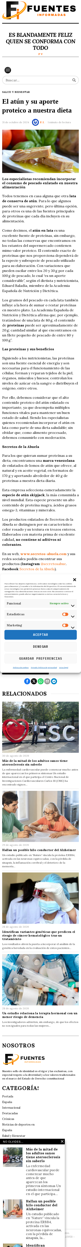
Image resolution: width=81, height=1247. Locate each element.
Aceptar (40, 635)
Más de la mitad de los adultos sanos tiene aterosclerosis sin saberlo (35, 762)
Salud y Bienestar (16, 92)
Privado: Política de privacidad (44, 667)
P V (40, 54)
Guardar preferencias (40, 658)
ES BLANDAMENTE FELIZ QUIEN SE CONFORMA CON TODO (40, 41)
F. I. (42, 122)
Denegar (40, 646)
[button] (74, 580)
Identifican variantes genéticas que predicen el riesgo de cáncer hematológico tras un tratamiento (38, 935)
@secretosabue (53, 564)
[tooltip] (27, 681)
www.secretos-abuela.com (43, 554)
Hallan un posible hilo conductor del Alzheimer (39, 850)
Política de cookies (21, 667)
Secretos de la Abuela (37, 569)
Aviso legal (63, 667)
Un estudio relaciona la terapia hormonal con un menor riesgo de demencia (40, 1015)
